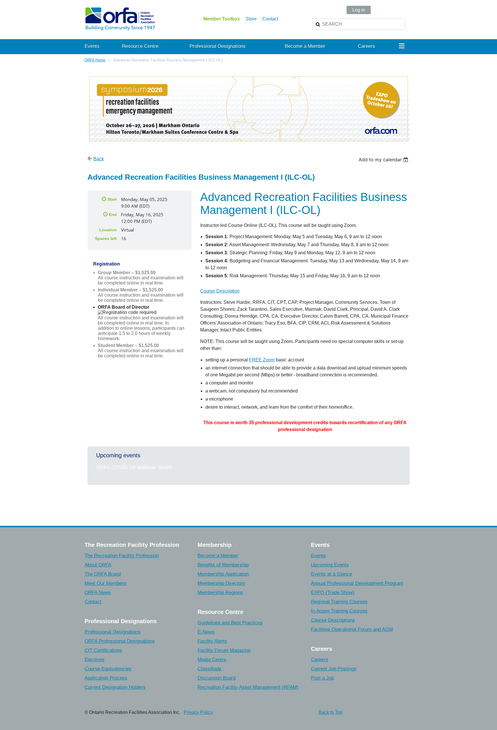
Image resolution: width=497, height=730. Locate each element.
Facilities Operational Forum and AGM (352, 629)
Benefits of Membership (223, 565)
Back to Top (331, 712)
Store (251, 18)
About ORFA (98, 565)
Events (318, 555)
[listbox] (384, 159)
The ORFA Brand (103, 574)
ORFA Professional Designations (120, 641)
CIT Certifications (103, 650)
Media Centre (212, 659)
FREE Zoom (262, 359)
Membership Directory (221, 583)
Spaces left (106, 238)
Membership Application (223, 574)
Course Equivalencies (108, 669)
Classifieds (209, 669)
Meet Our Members (105, 583)
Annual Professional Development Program (357, 583)
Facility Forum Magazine (224, 650)
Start (112, 199)
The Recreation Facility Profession (122, 555)
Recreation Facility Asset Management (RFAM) (248, 687)
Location (108, 229)
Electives (94, 659)
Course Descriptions (333, 620)
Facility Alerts (212, 641)
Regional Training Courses (339, 601)
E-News (206, 632)
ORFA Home (95, 60)
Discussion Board (217, 678)
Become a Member (218, 555)
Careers (319, 659)
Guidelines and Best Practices (230, 622)
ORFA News (98, 592)
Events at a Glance (331, 574)
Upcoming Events (330, 565)
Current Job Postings (333, 669)
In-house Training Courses (339, 611)
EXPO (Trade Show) (332, 592)
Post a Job (322, 678)
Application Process (106, 678)
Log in (358, 9)
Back (98, 158)
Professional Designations (113, 632)
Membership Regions (220, 592)
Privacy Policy (198, 712)
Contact (270, 18)
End (113, 214)
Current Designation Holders (115, 687)
